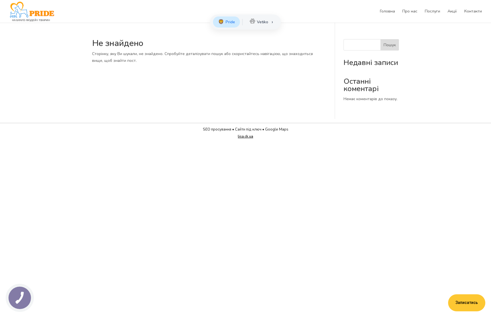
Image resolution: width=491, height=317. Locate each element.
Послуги (432, 11)
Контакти (473, 11)
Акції (452, 11)
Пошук (390, 45)
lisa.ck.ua (245, 136)
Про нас (409, 11)
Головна (387, 11)
